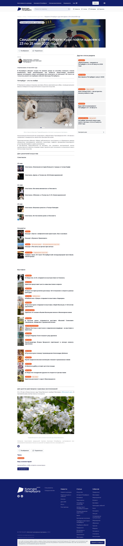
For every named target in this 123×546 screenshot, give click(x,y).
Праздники (80, 527)
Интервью (80, 497)
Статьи (24, 16)
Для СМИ (63, 501)
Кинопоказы (96, 536)
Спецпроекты (49, 488)
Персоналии (80, 500)
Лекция (95, 513)
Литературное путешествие (97, 517)
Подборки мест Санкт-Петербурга (83, 521)
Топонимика (80, 534)
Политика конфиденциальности (25, 535)
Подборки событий (82, 525)
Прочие (95, 525)
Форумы (95, 528)
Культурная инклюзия (83, 518)
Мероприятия (97, 497)
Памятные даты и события (66, 495)
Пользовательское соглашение (25, 537)
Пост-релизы (64, 507)
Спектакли (96, 534)
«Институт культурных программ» (37, 532)
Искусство (80, 492)
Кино (94, 508)
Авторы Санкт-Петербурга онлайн (82, 507)
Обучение (96, 523)
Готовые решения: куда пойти (35, 16)
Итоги (62, 504)
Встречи (95, 500)
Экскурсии (96, 531)
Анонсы (63, 499)
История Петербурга (83, 495)
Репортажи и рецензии (80, 531)
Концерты (96, 511)
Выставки (95, 503)
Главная (19, 16)
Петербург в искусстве (80, 503)
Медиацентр (96, 520)
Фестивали (80, 537)
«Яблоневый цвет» (67, 392)
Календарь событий (99, 505)
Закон (78, 515)
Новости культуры (66, 492)
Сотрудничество (50, 490)
